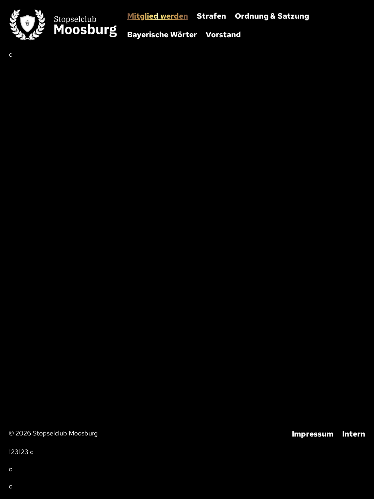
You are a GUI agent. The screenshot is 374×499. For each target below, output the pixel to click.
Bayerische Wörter (162, 34)
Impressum (312, 434)
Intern (353, 434)
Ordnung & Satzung (272, 16)
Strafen (211, 16)
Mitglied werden (157, 16)
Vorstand (223, 34)
